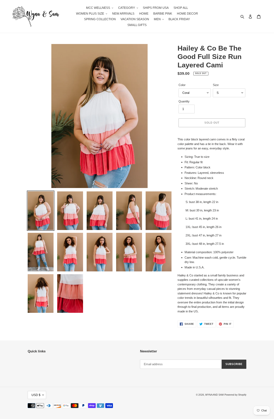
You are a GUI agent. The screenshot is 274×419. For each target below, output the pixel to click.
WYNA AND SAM (214, 394)
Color (182, 85)
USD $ (35, 395)
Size (216, 85)
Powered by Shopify (235, 394)
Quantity (184, 101)
